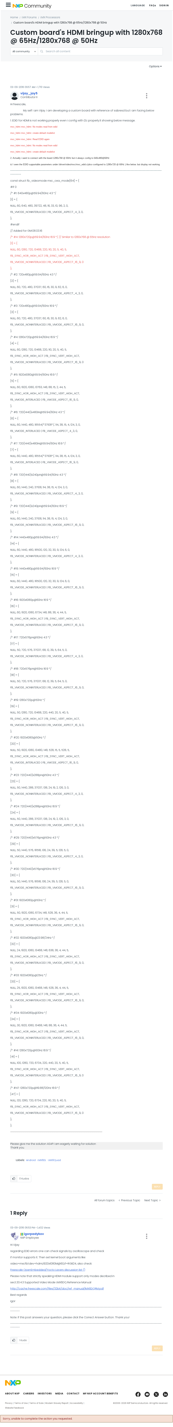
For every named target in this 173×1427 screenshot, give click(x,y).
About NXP (12, 1393)
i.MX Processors (50, 17)
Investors (45, 1393)
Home (14, 17)
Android (31, 1160)
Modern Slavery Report (56, 1403)
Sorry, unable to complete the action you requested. (37, 1419)
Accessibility (76, 1403)
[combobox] (100, 51)
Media (59, 1393)
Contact (73, 1393)
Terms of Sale (36, 1403)
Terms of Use (21, 1403)
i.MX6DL (42, 1160)
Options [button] (154, 66)
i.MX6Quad (54, 1160)
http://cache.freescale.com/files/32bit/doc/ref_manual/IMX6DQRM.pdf (57, 1289)
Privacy (9, 1403)
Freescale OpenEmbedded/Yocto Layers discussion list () (47, 1270)
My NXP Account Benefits (100, 1393)
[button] (146, 95)
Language (138, 5)
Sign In (164, 5)
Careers (28, 1393)
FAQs (152, 5)
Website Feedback (14, 1408)
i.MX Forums (29, 17)
